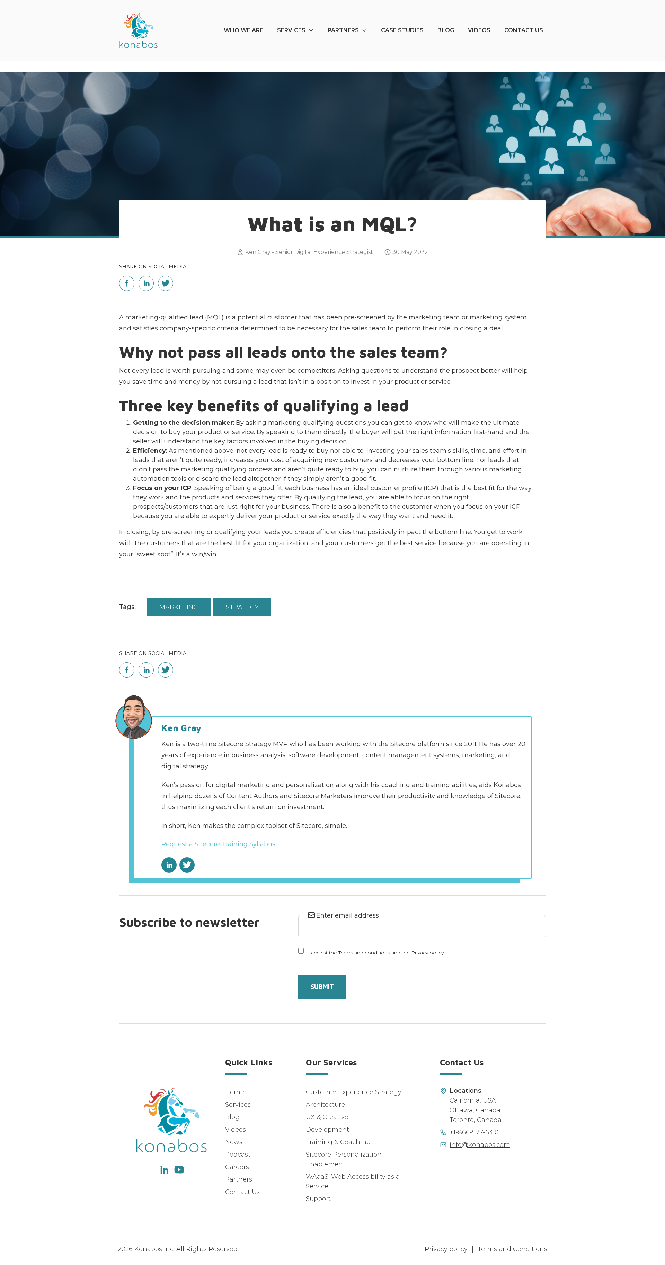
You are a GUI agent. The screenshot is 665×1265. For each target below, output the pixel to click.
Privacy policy (446, 1249)
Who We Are (243, 30)
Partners (343, 30)
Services (291, 30)
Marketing (178, 607)
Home (234, 1092)
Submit (322, 986)
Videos (479, 30)
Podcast (237, 1154)
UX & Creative (327, 1117)
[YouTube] (179, 1169)
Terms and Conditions (512, 1249)
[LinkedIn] (163, 1169)
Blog (445, 30)
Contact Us (523, 30)
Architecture (325, 1104)
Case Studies (402, 30)
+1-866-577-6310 (474, 1132)
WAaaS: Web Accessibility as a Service (353, 1181)
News (233, 1142)
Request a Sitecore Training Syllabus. (218, 844)
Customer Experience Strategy (353, 1092)
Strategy (242, 607)
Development (327, 1129)
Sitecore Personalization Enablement (344, 1159)
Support (318, 1199)
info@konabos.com (480, 1145)
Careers (237, 1167)
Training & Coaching (338, 1142)
